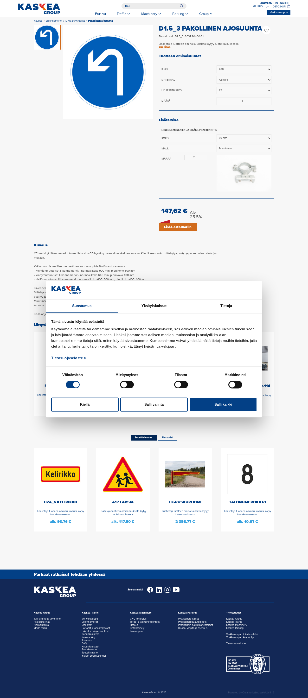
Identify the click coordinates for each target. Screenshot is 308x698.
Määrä (165, 100)
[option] (108, 72)
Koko (164, 69)
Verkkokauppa (279, 12)
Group (204, 14)
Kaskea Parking (235, 628)
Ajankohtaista (41, 625)
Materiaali (168, 79)
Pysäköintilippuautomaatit (192, 621)
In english (282, 3)
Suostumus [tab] (82, 306)
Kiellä (85, 405)
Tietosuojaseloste (236, 643)
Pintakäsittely (137, 628)
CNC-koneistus (138, 618)
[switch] (127, 384)
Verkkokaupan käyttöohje (240, 637)
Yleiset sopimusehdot (94, 655)
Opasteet (87, 625)
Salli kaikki (223, 405)
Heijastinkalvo (171, 90)
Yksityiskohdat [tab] (154, 306)
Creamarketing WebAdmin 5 (258, 692)
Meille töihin (40, 628)
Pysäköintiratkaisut (188, 618)
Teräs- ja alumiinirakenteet (145, 621)
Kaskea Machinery (236, 625)
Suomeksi (266, 3)
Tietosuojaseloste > (68, 358)
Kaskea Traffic (234, 621)
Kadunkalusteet (90, 634)
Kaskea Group (234, 618)
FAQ (84, 643)
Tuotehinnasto (90, 652)
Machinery (149, 14)
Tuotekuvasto (89, 649)
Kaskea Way (89, 637)
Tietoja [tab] (226, 306)
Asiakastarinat (42, 621)
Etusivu (100, 14)
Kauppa (38, 20)
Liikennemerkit (54, 20)
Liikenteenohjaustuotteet (95, 631)
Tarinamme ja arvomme (47, 618)
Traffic (121, 14)
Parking (178, 14)
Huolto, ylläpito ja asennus (192, 628)
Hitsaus (134, 625)
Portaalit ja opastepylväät (96, 628)
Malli (165, 148)
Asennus (87, 640)
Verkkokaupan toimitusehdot (242, 634)
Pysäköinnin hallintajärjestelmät (195, 625)
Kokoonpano (137, 631)
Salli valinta (154, 405)
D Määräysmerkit (75, 20)
